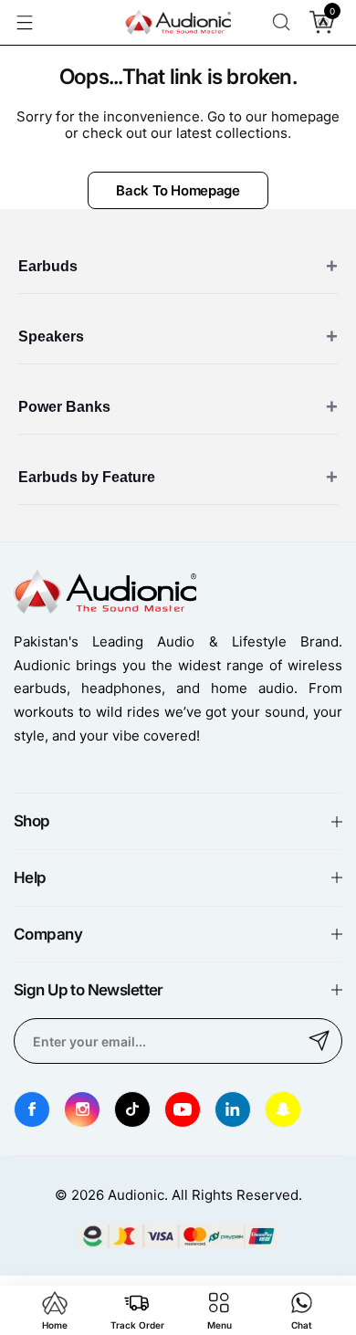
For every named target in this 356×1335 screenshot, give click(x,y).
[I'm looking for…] (281, 22)
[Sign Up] (319, 1041)
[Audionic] (178, 23)
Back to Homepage (177, 190)
